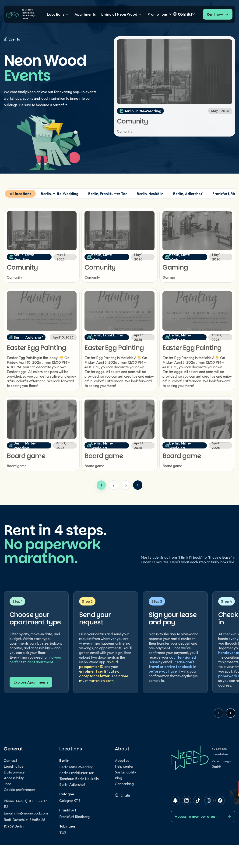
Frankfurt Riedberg (74, 816)
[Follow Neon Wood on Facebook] (220, 800)
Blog (118, 778)
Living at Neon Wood (119, 14)
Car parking (124, 783)
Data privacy (14, 772)
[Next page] (137, 485)
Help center (124, 766)
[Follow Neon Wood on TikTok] (197, 800)
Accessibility (14, 778)
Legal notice (14, 766)
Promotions (158, 14)
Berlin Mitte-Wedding (76, 767)
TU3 (62, 832)
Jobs (7, 783)
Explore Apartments (31, 682)
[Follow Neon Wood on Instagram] (209, 800)
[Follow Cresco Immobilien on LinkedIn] (186, 800)
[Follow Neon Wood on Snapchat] (175, 800)
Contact (10, 760)
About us (122, 760)
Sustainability (125, 772)
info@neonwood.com (31, 813)
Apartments (85, 14)
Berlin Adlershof (72, 784)
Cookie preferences (19, 789)
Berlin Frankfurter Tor (76, 772)
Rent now (215, 14)
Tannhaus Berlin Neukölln (79, 778)
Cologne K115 (70, 800)
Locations (55, 14)
